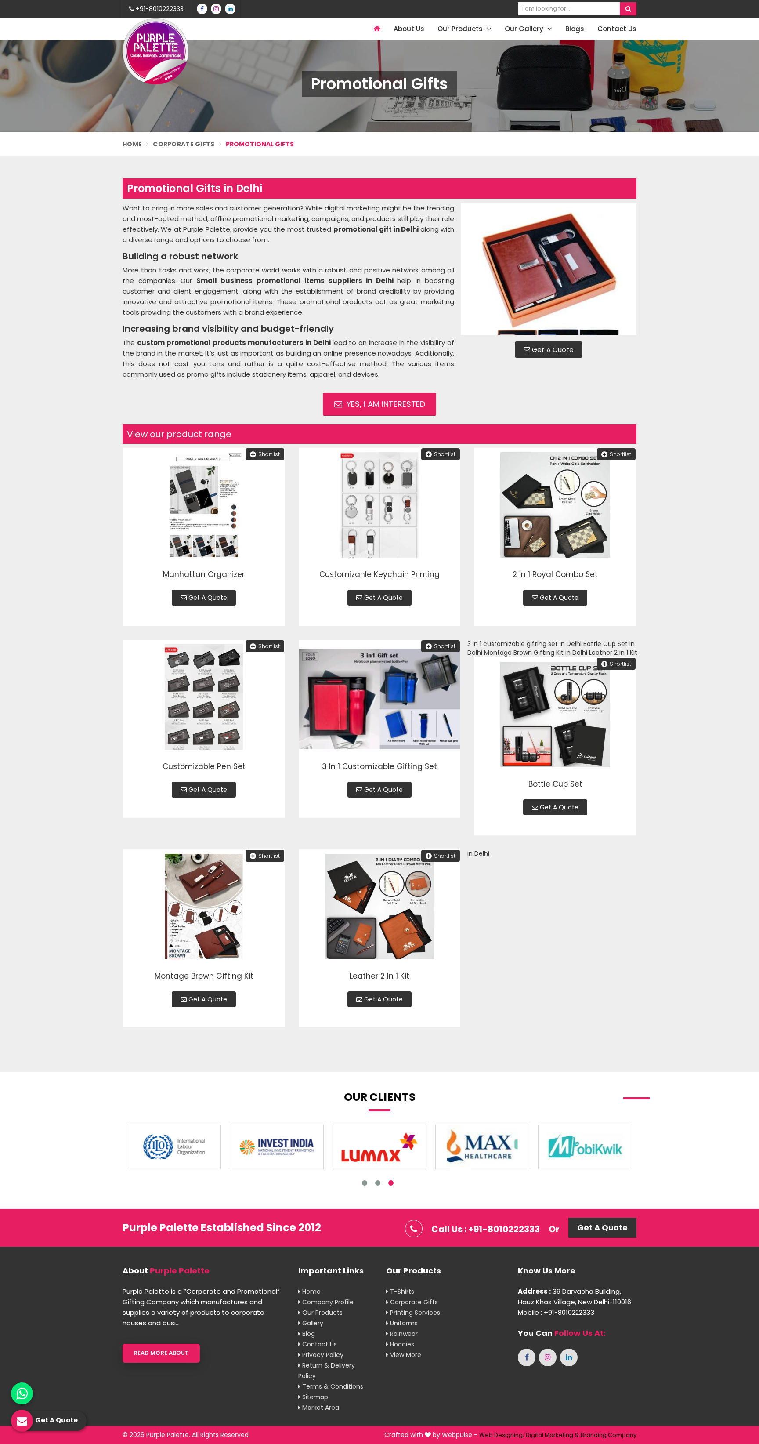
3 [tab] (391, 1183)
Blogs (574, 28)
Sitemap (314, 1397)
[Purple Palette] (155, 51)
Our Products (460, 28)
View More (404, 1354)
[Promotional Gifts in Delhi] (548, 269)
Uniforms (403, 1323)
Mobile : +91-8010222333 (556, 1312)
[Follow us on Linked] (230, 9)
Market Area (319, 1407)
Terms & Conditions (331, 1386)
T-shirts (401, 1291)
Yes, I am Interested (384, 404)
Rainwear (403, 1333)
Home (132, 144)
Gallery (311, 1323)
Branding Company (608, 1435)
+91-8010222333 (159, 8)
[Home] (376, 29)
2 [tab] (377, 1183)
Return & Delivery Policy (326, 1370)
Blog (307, 1333)
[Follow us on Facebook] (202, 9)
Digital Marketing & (552, 1435)
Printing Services (414, 1312)
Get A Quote (552, 349)
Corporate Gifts (184, 144)
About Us (409, 28)
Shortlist (269, 454)
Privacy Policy (321, 1354)
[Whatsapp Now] (22, 1393)
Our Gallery (525, 28)
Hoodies (401, 1344)
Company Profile (327, 1302)
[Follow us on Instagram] (216, 9)
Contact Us (616, 28)
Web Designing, (501, 1435)
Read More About (161, 1353)
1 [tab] (364, 1183)
